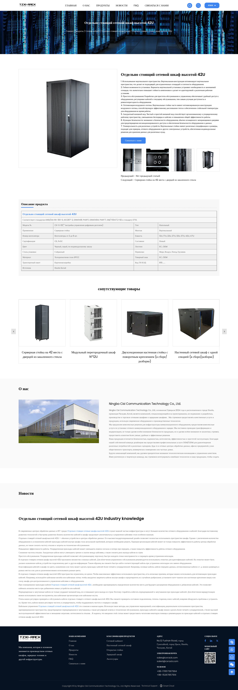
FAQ (136, 5)
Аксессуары (112, 658)
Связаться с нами (157, 5)
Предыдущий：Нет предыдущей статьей (140, 175)
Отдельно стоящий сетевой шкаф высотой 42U (71, 584)
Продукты (103, 5)
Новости (121, 5)
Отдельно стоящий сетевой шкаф (116, 31)
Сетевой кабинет (92, 31)
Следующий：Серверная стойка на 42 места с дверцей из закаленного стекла (158, 179)
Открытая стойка (115, 649)
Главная (70, 5)
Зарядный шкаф (114, 654)
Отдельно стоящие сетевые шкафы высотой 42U (88, 531)
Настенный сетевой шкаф (119, 645)
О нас (86, 5)
